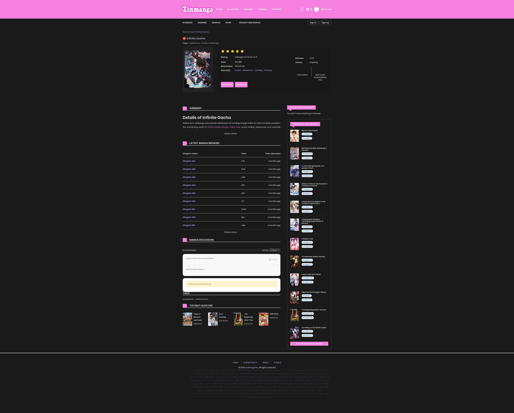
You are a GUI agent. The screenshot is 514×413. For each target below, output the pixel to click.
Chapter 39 (307, 246)
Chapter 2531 (308, 278)
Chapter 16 (307, 134)
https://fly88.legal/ (259, 393)
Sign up (325, 22)
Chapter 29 (307, 171)
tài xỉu (255, 373)
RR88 (228, 370)
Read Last (241, 84)
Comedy (258, 70)
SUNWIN (280, 373)
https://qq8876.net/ (303, 377)
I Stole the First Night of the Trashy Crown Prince (313, 202)
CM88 (241, 377)
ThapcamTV (221, 393)
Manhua (216, 22)
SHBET (213, 377)
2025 (312, 58)
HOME (219, 9)
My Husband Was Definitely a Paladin (314, 149)
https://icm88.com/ (232, 383)
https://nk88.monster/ (261, 387)
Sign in (313, 22)
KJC (313, 370)
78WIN (242, 373)
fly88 (213, 390)
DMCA (265, 362)
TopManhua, (195, 43)
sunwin (320, 387)
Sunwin (325, 380)
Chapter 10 (307, 300)
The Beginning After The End (314, 310)
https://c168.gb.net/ (200, 373)
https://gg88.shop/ (263, 397)
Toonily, (204, 43)
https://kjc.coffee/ (217, 370)
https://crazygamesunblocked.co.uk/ (299, 387)
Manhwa (202, 22)
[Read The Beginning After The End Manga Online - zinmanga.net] (294, 315)
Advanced (326, 9)
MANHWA (248, 9)
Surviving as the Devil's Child (314, 327)
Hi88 (275, 387)
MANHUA (262, 9)
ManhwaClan (202, 299)
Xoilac (275, 370)
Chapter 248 (307, 318)
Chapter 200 (189, 217)
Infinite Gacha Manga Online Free (223, 127)
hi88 (322, 373)
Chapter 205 (189, 177)
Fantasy (268, 70)
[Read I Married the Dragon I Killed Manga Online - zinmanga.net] (294, 297)
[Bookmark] (320, 70)
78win (297, 373)
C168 (325, 370)
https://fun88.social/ (278, 393)
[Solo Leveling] (213, 319)
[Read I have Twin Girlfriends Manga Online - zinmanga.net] (294, 279)
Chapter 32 (307, 211)
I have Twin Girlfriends (311, 274)
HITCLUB (304, 373)
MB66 (212, 373)
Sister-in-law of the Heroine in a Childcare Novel (314, 185)
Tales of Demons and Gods (197, 317)
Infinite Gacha (202, 32)
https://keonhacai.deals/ (309, 383)
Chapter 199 (189, 225)
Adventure (248, 70)
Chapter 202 (189, 201)
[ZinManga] (198, 9)
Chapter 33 (307, 207)
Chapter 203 (189, 193)
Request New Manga (249, 22)
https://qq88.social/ (278, 380)
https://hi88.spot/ (321, 377)
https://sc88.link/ (303, 393)
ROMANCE (277, 9)
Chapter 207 (189, 161)
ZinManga (250, 367)
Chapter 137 (307, 335)
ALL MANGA (233, 9)
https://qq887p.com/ (284, 377)
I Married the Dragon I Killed (314, 292)
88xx (212, 393)
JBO (326, 373)
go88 (301, 370)
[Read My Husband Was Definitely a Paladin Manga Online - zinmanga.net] (294, 153)
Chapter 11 (306, 296)
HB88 (207, 377)
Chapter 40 (307, 242)
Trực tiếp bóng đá (200, 370)
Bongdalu (288, 383)
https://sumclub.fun (267, 373)
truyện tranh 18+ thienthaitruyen (257, 383)
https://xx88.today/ (264, 377)
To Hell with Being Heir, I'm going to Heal (313, 167)
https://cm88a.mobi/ (299, 390)
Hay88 (308, 370)
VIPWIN (319, 390)
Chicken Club (307, 239)
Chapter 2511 (307, 282)
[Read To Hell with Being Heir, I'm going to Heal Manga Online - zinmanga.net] (294, 171)
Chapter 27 (307, 158)
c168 (223, 373)
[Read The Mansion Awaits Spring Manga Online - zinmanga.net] (294, 261)
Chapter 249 (308, 313)
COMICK (277, 362)
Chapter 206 (189, 169)
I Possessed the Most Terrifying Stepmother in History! (312, 221)
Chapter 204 (189, 185)
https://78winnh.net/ (199, 393)
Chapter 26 (307, 231)
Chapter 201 (189, 209)
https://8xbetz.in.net (220, 380)
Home (185, 32)
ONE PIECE (274, 314)
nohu (287, 373)
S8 (197, 377)
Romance (187, 22)
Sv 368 (291, 393)
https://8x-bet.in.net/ (200, 380)
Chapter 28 (307, 154)
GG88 (220, 387)
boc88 (255, 370)
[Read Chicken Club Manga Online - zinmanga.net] (294, 244)
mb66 (266, 380)
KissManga (213, 43)
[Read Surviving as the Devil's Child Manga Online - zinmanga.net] (294, 332)
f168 (218, 377)
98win (249, 373)
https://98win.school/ (241, 387)
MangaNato (188, 299)
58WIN (260, 380)
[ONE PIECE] (263, 319)
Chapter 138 (307, 331)
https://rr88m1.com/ (201, 383)
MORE (228, 22)
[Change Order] (224, 143)
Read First (227, 84)
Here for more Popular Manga (309, 343)
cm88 (247, 380)
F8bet (219, 383)
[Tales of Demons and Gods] (187, 319)
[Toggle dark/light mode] (302, 9)
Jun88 (325, 383)
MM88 (235, 377)
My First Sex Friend (310, 130)
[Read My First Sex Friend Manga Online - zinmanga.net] (294, 135)
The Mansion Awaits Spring (313, 256)
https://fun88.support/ (201, 387)
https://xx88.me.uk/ (320, 393)
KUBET (258, 390)
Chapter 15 (307, 138)
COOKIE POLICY (250, 362)
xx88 (244, 370)
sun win (295, 370)
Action (192, 32)
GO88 (223, 377)
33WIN (296, 380)
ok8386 (318, 370)
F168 (260, 370)
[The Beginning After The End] (238, 319)
